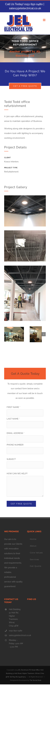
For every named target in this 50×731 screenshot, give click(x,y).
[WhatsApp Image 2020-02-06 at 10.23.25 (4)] (36, 334)
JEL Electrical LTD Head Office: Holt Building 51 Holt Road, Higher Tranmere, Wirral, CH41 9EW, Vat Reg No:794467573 (25, 673)
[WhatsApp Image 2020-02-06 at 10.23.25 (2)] (14, 334)
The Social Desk (35, 680)
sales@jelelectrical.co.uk (25, 8)
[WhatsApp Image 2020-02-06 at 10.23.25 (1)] (25, 268)
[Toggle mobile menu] (44, 20)
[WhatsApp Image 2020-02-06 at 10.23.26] (25, 197)
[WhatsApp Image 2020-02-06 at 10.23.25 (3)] (25, 232)
